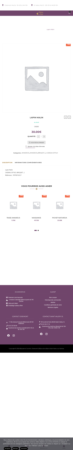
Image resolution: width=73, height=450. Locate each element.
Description (7, 162)
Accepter (7, 448)
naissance (36, 218)
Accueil (22, 29)
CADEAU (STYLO (52, 153)
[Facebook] (8, 335)
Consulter (24, 448)
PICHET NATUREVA (59, 218)
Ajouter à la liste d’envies (36, 146)
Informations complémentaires (28, 162)
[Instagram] (13, 335)
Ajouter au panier (37, 142)
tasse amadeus (13, 218)
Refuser (15, 448)
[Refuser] (71, 444)
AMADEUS (40, 29)
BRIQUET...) (31, 29)
